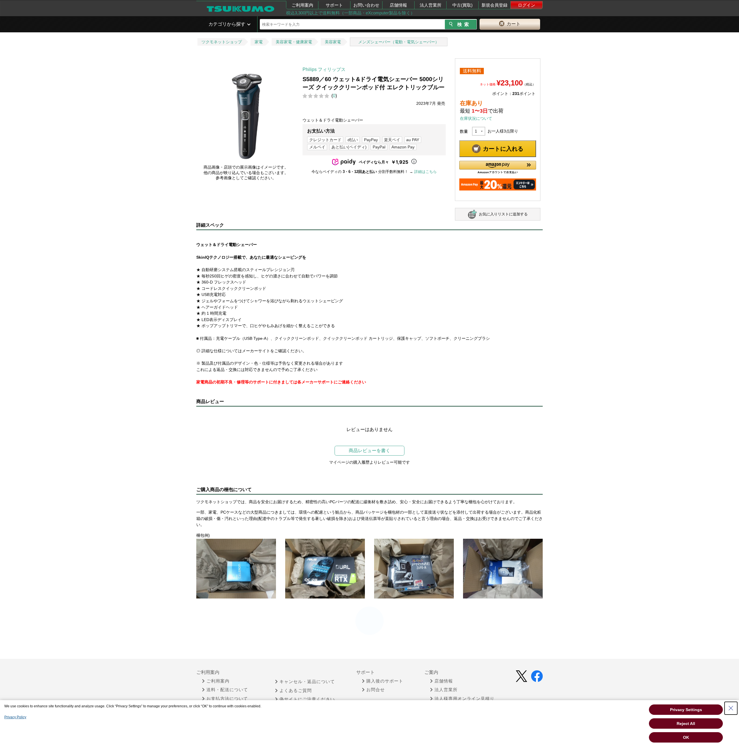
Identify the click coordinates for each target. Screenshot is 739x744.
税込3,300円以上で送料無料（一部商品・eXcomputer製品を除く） (350, 12)
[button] (497, 167)
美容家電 (333, 42)
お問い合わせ (366, 5)
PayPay (371, 139)
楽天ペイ (392, 139)
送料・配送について (227, 689)
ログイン (526, 5)
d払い (353, 139)
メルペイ (317, 147)
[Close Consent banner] (731, 708)
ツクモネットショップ (221, 42)
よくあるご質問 (295, 690)
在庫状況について (476, 118)
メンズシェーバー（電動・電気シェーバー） (398, 42)
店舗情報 (398, 5)
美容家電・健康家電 (294, 42)
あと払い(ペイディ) (349, 147)
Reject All (686, 723)
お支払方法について (227, 698)
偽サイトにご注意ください (307, 699)
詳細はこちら (425, 171)
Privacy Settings (686, 709)
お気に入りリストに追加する (503, 214)
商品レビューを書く (369, 450)
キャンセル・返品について (307, 681)
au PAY (412, 139)
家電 (259, 42)
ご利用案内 (302, 5)
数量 (464, 131)
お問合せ (375, 689)
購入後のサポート (384, 681)
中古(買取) (462, 5)
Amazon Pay (403, 147)
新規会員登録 (494, 5)
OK (686, 737)
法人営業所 (430, 5)
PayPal (379, 147)
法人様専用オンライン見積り (464, 698)
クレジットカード (325, 139)
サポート (334, 5)
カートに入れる (503, 149)
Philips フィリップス (324, 69)
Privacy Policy (15, 717)
